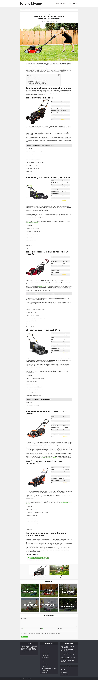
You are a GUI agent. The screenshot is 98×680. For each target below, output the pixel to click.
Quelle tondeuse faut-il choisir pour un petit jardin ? (38, 557)
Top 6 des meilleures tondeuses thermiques (34, 76)
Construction (63, 3)
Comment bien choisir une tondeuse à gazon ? (37, 555)
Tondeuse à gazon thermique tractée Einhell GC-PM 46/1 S (37, 80)
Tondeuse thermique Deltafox (33, 77)
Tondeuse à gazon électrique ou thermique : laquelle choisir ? (49, 591)
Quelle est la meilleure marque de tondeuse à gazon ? (38, 558)
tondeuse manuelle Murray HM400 (32, 222)
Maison (57, 3)
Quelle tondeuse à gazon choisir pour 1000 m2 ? (30, 591)
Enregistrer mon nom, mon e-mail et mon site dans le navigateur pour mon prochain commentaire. (41, 633)
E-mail (41, 628)
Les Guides (75, 3)
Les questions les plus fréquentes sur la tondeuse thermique (37, 84)
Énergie (69, 3)
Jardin (49, 14)
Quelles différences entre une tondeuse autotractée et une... (68, 591)
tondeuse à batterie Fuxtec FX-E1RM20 (48, 457)
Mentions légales (64, 672)
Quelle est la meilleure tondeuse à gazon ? (36, 559)
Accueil (22, 9)
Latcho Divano (31, 3)
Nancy (56, 21)
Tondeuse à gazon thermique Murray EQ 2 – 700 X (36, 79)
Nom (22, 628)
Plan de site (63, 669)
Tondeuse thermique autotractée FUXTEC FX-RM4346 (37, 82)
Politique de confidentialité (65, 674)
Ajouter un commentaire (48, 21)
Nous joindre (63, 670)
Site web (60, 628)
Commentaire (23, 618)
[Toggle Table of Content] (58, 75)
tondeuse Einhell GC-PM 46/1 (43, 286)
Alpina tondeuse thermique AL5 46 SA (34, 81)
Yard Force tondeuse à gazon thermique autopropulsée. (37, 83)
